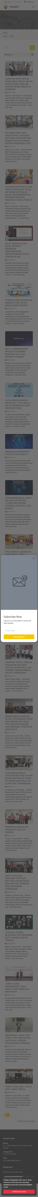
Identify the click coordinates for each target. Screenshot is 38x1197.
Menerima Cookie (20, 1192)
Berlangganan (19, 637)
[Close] (34, 558)
